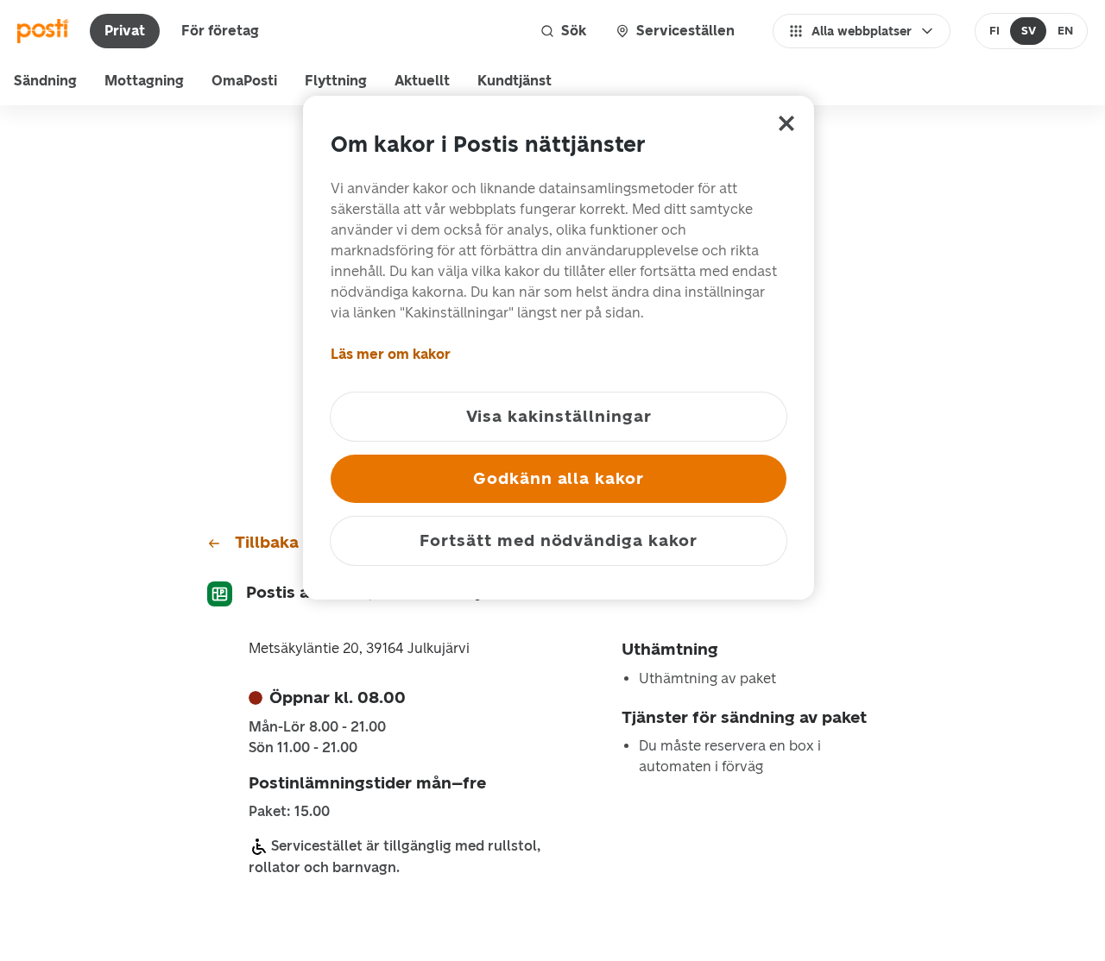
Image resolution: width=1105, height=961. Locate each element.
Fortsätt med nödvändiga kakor (559, 540)
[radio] (995, 31)
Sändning (45, 80)
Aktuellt (422, 80)
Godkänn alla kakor (558, 478)
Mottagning (144, 80)
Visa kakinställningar (559, 416)
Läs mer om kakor (391, 354)
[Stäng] (786, 123)
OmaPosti (244, 80)
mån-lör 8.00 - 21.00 (317, 727)
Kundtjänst (514, 80)
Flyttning (336, 80)
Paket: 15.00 (289, 812)
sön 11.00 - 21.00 (303, 748)
